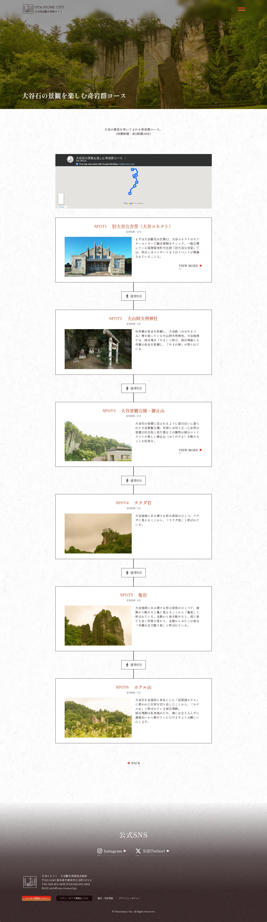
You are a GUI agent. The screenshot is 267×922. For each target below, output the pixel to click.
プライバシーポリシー (129, 898)
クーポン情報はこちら (36, 898)
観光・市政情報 (105, 898)
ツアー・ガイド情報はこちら (74, 898)
